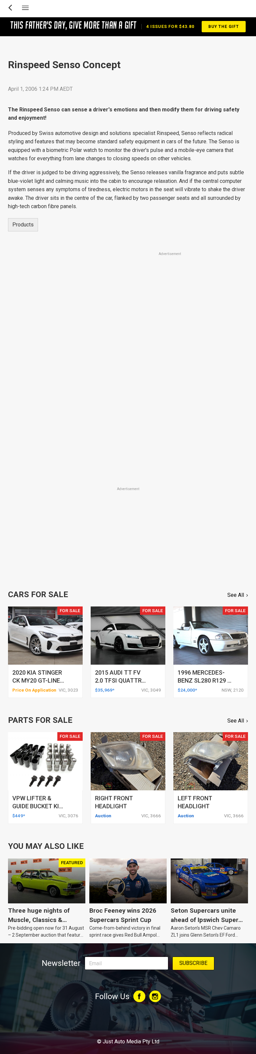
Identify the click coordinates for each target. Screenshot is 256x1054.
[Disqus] (128, 393)
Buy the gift (223, 26)
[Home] (128, 1023)
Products (23, 224)
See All (235, 595)
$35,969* (104, 690)
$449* (18, 815)
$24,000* (187, 690)
